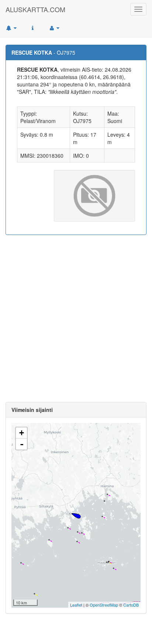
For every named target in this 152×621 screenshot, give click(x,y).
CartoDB (131, 605)
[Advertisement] (76, 318)
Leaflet (76, 605)
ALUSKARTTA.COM (35, 9)
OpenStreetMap (104, 605)
